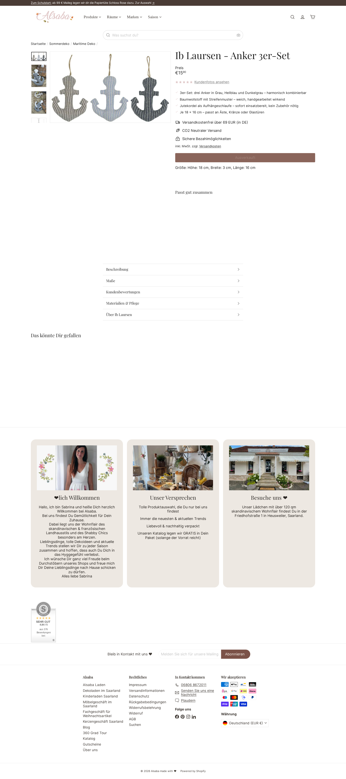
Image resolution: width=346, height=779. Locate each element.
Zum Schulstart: (41, 2)
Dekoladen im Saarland (101, 691)
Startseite (38, 44)
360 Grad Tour (95, 733)
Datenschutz (139, 696)
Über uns (90, 750)
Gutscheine (92, 744)
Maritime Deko (84, 44)
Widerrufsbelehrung (145, 708)
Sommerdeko (59, 44)
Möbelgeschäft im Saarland (97, 704)
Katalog (89, 739)
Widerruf (136, 713)
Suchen (135, 725)
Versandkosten (210, 146)
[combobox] (173, 35)
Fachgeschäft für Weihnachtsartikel (97, 714)
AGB (132, 719)
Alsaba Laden (94, 685)
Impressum (138, 685)
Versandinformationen (147, 691)
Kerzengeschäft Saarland (103, 721)
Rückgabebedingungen (147, 702)
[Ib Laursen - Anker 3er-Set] (245, 212)
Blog (86, 727)
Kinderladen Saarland (100, 696)
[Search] (108, 35)
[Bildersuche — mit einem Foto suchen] (238, 35)
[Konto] (303, 17)
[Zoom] (110, 87)
